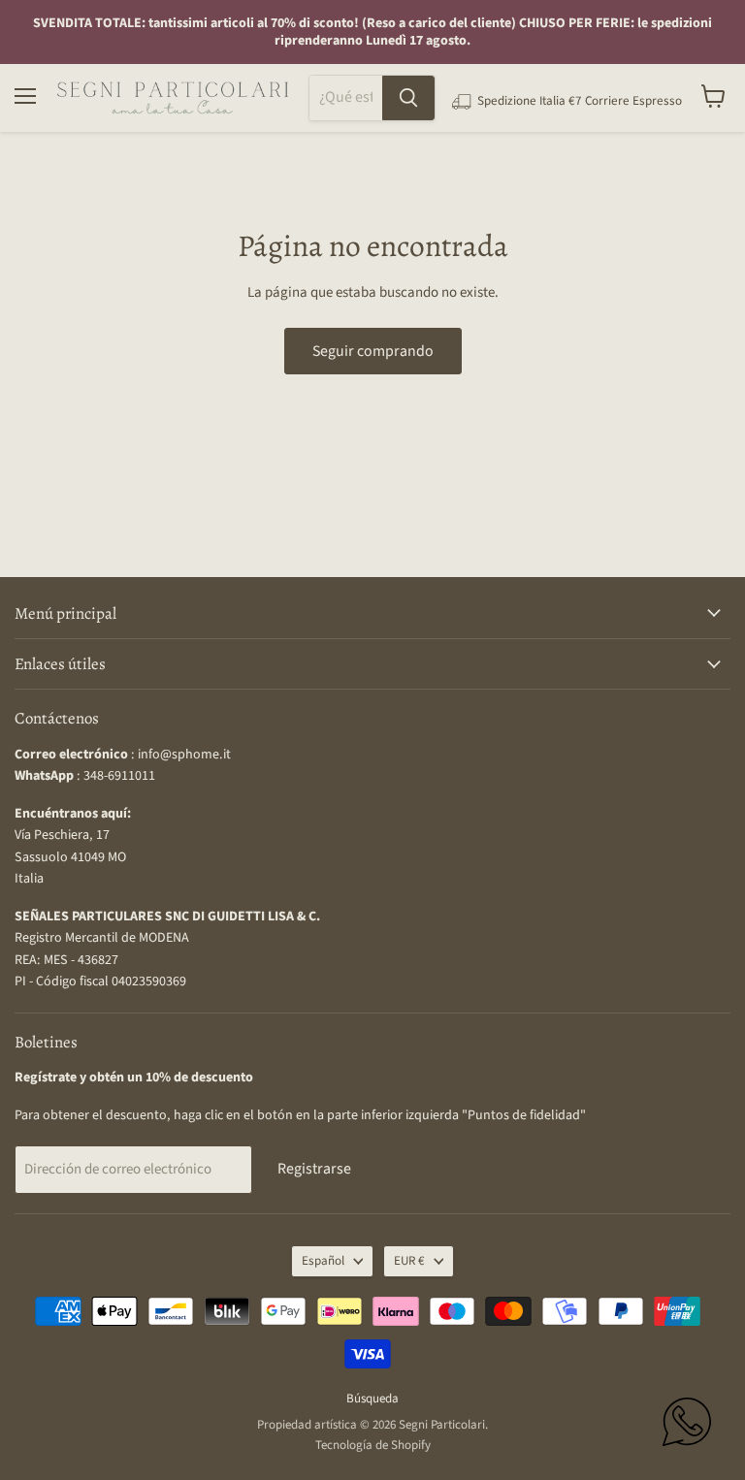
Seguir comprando (373, 351)
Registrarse (314, 1168)
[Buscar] (408, 98)
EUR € (409, 1261)
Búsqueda (372, 1398)
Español (323, 1261)
